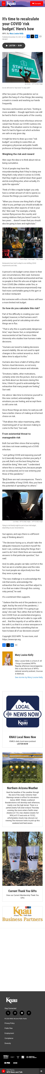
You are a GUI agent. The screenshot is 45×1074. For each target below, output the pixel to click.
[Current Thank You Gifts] (22, 859)
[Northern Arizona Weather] (22, 767)
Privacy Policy (10, 1023)
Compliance (9, 1038)
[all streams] (42, 1071)
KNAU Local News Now (22, 737)
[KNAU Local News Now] (22, 711)
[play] (3, 1071)
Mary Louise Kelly (16, 33)
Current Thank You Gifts (22, 891)
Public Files (9, 1028)
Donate (37, 3)
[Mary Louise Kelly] (7, 658)
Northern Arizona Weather (22, 788)
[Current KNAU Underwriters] (22, 913)
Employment (9, 1033)
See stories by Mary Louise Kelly (29, 677)
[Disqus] (22, 960)
